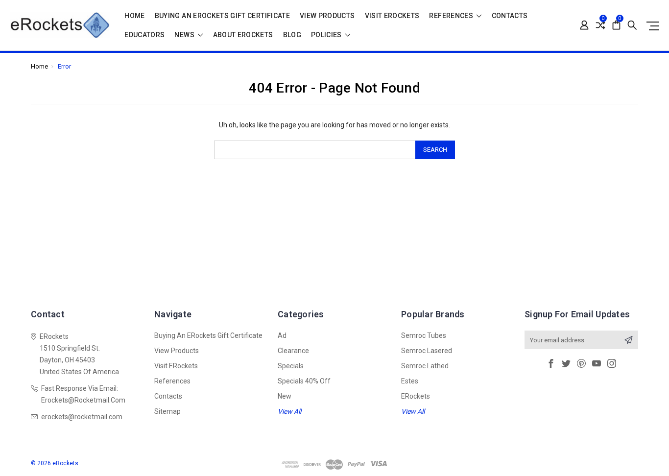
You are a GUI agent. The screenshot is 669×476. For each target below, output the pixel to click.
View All (289, 411)
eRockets (415, 396)
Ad (282, 335)
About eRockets (243, 35)
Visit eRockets (392, 16)
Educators (144, 35)
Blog (292, 35)
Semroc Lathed (425, 366)
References (452, 16)
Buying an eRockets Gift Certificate (222, 16)
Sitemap (167, 411)
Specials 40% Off (304, 381)
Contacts (510, 16)
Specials (291, 366)
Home (134, 16)
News (185, 35)
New (284, 396)
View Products (327, 16)
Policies (327, 35)
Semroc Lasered (426, 351)
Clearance (293, 351)
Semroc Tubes (423, 335)
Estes (409, 381)
